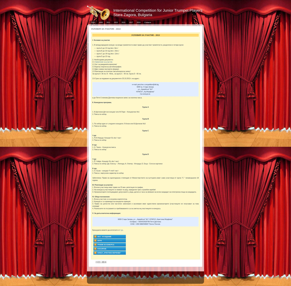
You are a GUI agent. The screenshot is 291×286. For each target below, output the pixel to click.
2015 (123, 22)
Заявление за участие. (104, 62)
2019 (138, 22)
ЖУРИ (99, 241)
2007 (93, 22)
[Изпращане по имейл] (97, 262)
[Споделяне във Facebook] (103, 262)
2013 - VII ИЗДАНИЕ (104, 237)
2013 (116, 22)
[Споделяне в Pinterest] (105, 262)
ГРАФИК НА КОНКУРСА (105, 245)
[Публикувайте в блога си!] (99, 262)
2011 (108, 22)
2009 (101, 22)
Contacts (147, 22)
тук (121, 230)
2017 (131, 22)
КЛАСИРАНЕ (101, 249)
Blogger (163, 280)
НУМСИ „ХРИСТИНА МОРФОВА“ (109, 253)
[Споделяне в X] (101, 262)
